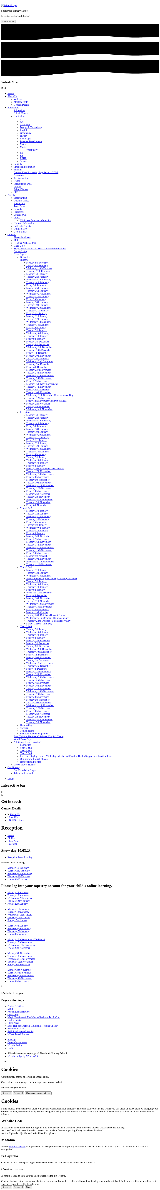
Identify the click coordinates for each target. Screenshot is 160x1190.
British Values (21, 113)
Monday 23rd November (38, 369)
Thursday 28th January (37, 296)
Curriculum (19, 116)
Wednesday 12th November (40, 604)
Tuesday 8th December (37, 344)
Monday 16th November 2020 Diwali (45, 468)
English (24, 130)
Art (21, 121)
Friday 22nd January (36, 313)
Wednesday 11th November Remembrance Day (49, 395)
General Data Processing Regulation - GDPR (36, 172)
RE (21, 155)
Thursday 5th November (38, 502)
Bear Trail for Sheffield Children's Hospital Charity (39, 736)
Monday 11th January (37, 316)
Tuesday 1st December (37, 358)
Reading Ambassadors (25, 243)
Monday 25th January (37, 288)
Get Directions (16, 820)
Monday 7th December (37, 341)
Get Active (25, 257)
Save (28, 1187)
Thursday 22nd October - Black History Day (48, 620)
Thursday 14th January (37, 324)
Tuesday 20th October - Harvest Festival (46, 615)
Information (13, 107)
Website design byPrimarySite (23, 1056)
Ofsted (17, 181)
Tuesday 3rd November (38, 406)
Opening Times (21, 200)
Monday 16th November (38, 541)
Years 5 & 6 (26, 626)
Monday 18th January (37, 302)
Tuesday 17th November (38, 386)
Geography (25, 133)
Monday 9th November (37, 389)
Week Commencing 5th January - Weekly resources (51, 578)
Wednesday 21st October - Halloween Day (47, 618)
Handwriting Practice (30, 761)
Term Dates (19, 206)
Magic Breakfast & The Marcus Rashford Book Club (40, 248)
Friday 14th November (37, 609)
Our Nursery (14, 767)
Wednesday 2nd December (39, 361)
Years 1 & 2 (26, 508)
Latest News (20, 214)
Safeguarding (20, 197)
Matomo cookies (17, 1146)
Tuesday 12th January (37, 319)
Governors (19, 175)
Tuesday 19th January (37, 305)
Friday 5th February (36, 285)
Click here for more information (35, 220)
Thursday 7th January (37, 336)
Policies (17, 186)
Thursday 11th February (38, 271)
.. (20, 118)
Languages (25, 138)
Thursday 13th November (39, 606)
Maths (23, 144)
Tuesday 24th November (38, 372)
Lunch (17, 217)
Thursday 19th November (39, 550)
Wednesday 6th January (38, 333)
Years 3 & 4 (26, 567)
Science (24, 161)
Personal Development (31, 141)
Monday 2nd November (38, 403)
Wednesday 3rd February (38, 279)
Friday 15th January (36, 327)
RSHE (23, 158)
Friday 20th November (37, 477)
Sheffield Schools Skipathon (34, 733)
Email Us (13, 817)
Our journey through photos (34, 759)
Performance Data (23, 183)
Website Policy (15, 1045)
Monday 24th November (38, 536)
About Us (12, 96)
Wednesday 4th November (39, 409)
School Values (21, 189)
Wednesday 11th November (40, 485)
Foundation (25, 745)
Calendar (18, 209)
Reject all (6, 1093)
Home (11, 93)
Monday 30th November (38, 355)
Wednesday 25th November (40, 375)
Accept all (18, 1093)
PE (21, 152)
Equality (18, 164)
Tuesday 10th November (38, 392)
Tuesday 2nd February (37, 276)
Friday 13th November (37, 491)
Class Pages (19, 254)
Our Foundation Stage (25, 770)
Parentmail (19, 212)
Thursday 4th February (37, 282)
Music (23, 147)
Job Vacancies (21, 178)
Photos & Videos (22, 237)
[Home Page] (9, 5)
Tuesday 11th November (38, 601)
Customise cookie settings (38, 1093)
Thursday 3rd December (38, 364)
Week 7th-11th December (38, 592)
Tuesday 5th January (36, 330)
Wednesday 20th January (38, 307)
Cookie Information (17, 1042)
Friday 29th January (36, 299)
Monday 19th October (37, 612)
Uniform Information (24, 223)
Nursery (24, 259)
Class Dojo (19, 245)
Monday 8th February (37, 262)
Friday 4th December (36, 367)
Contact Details (21, 104)
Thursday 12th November (39, 398)
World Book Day (22, 739)
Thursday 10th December (38, 350)
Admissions (19, 110)
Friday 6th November (37, 505)
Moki (16, 240)
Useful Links (20, 231)
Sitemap (11, 1039)
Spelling (24, 728)
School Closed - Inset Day (39, 623)
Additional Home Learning (27, 742)
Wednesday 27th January (38, 293)
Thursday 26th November (39, 378)
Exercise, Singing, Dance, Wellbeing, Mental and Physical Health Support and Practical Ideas (66, 756)
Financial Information (24, 166)
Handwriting (26, 725)
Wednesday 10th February (39, 268)
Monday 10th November (38, 598)
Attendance (19, 203)
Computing (25, 124)
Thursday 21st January (37, 310)
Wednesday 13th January (38, 322)
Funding (18, 169)
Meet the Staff (21, 102)
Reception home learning (20, 857)
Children (12, 234)
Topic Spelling (27, 730)
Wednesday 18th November (40, 474)
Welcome (18, 99)
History (23, 135)
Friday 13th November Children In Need (46, 400)
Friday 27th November (37, 381)
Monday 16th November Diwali (42, 384)
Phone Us (15, 814)
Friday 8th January (35, 338)
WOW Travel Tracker (24, 764)
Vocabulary (32, 150)
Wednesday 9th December (39, 347)
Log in (11, 778)
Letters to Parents (22, 226)
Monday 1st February (37, 274)
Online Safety (20, 228)
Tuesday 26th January (37, 291)
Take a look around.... (24, 773)
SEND (17, 192)
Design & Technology (31, 127)
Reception (25, 412)
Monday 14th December (38, 640)
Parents (11, 195)
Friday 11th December (37, 353)
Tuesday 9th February (37, 265)
